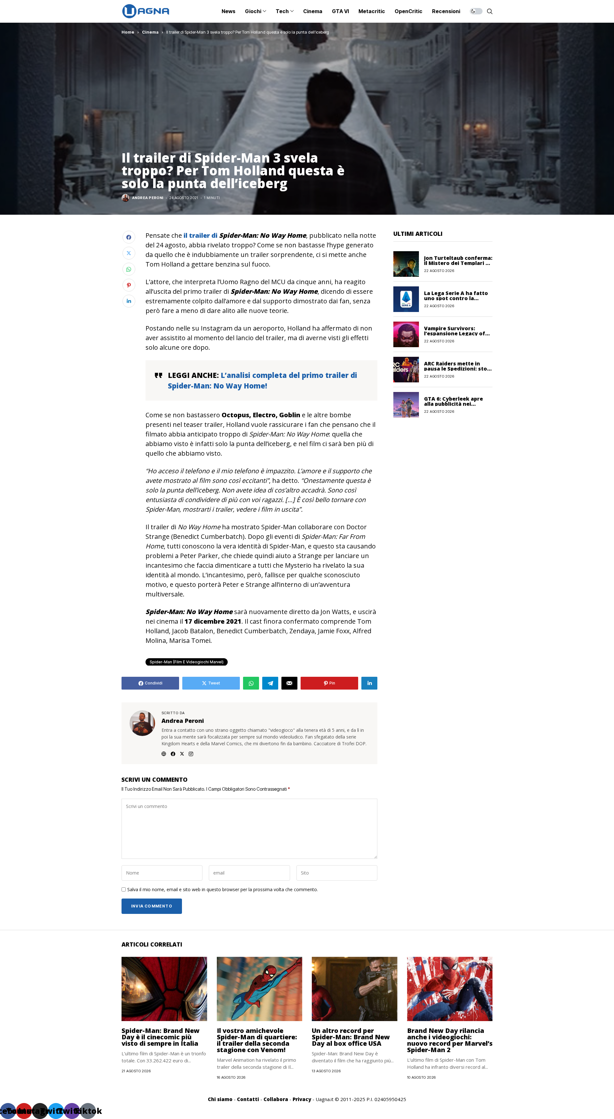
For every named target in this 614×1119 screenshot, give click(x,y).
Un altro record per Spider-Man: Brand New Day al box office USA (351, 1037)
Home (128, 32)
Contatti (248, 1099)
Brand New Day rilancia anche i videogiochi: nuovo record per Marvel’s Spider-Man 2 (449, 1040)
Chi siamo (220, 1099)
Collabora (276, 1099)
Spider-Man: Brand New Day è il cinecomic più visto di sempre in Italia (161, 1037)
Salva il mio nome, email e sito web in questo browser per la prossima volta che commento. (222, 889)
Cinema (150, 32)
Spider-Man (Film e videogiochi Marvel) (187, 661)
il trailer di (199, 235)
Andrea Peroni (147, 198)
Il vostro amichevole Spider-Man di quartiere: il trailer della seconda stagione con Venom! (257, 1040)
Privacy (302, 1099)
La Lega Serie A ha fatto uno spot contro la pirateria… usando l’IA (456, 298)
